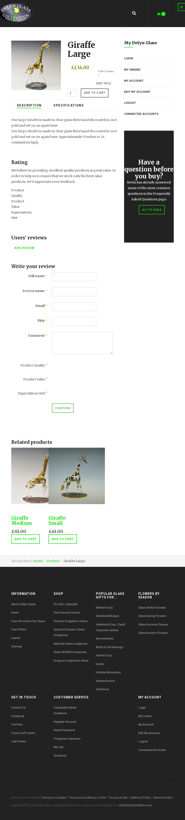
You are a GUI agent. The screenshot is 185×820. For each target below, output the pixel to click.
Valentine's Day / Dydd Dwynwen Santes (110, 627)
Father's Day (104, 655)
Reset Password (64, 730)
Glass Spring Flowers (152, 616)
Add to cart (25, 539)
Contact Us (18, 707)
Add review (24, 248)
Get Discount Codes (67, 612)
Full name (37, 276)
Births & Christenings (109, 647)
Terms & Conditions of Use (87, 797)
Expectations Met (32, 393)
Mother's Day (104, 607)
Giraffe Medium (21, 520)
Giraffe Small (57, 520)
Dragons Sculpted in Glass (71, 660)
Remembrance (105, 681)
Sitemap (16, 646)
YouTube (17, 724)
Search (15, 638)
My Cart (58, 747)
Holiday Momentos (108, 672)
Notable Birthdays (107, 616)
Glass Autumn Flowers (153, 633)
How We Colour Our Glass (28, 621)
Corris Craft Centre (23, 733)
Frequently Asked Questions (65, 710)
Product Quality (34, 365)
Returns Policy (163, 797)
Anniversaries (104, 638)
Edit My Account (137, 91)
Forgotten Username (67, 738)
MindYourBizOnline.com (135, 805)
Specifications (68, 105)
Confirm (62, 408)
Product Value (35, 379)
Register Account (65, 721)
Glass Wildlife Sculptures (70, 652)
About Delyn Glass (23, 604)
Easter (100, 664)
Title (42, 321)
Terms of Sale (118, 797)
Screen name (35, 291)
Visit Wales (18, 741)
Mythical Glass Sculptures (70, 643)
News (15, 612)
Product (53, 561)
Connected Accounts (141, 114)
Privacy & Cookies (54, 797)
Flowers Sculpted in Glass (71, 621)
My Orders (132, 69)
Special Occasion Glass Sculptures (69, 632)
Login (128, 58)
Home (38, 561)
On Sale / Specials (65, 604)
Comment (37, 336)
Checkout (60, 755)
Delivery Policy (140, 797)
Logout (130, 102)
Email (41, 306)
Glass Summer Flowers (153, 624)
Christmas (102, 689)
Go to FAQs (152, 209)
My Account (133, 80)
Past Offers (18, 629)
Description (29, 105)
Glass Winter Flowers (152, 607)
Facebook (18, 716)
